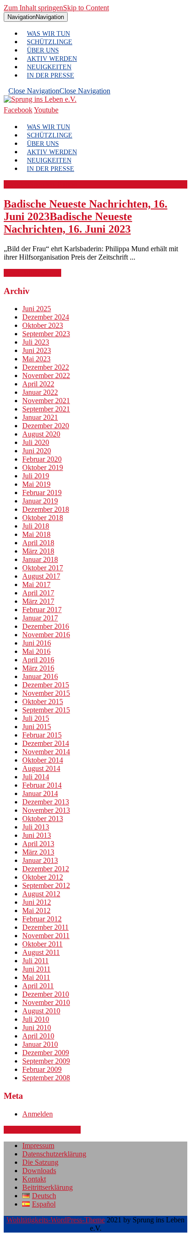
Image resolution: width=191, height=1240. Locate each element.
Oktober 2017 (42, 568)
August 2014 (41, 768)
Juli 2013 (35, 827)
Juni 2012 (36, 902)
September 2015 (46, 710)
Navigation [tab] (35, 16)
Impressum (38, 1145)
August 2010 (41, 1011)
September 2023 (46, 334)
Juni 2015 (36, 727)
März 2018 (38, 551)
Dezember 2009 (45, 1053)
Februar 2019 (42, 492)
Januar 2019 (40, 501)
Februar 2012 (42, 919)
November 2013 (46, 810)
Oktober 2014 (42, 760)
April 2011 (38, 986)
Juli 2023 (35, 342)
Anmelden (37, 1114)
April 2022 (38, 384)
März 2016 (38, 668)
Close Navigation (59, 91)
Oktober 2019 (42, 467)
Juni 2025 (36, 309)
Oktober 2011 (42, 944)
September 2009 (46, 1061)
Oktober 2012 (42, 877)
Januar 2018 (40, 559)
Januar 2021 (40, 417)
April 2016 (38, 660)
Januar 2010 (40, 1044)
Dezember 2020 (45, 426)
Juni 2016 (36, 643)
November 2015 (46, 693)
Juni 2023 (36, 350)
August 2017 (41, 576)
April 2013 (38, 844)
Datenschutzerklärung (54, 1154)
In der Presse (50, 75)
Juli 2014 (35, 777)
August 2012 (41, 894)
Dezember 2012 (45, 869)
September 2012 (46, 885)
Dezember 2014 (45, 743)
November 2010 (46, 1002)
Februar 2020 (42, 459)
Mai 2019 (36, 484)
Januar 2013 (40, 860)
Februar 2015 (42, 735)
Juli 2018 (35, 526)
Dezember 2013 (45, 802)
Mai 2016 (36, 651)
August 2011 (41, 952)
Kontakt (34, 1179)
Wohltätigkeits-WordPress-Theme (55, 1220)
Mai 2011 (36, 977)
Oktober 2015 (42, 701)
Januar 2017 (40, 618)
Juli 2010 (35, 1019)
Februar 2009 (42, 1069)
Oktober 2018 (42, 518)
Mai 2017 (36, 584)
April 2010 (38, 1036)
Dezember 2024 (45, 317)
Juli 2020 (35, 442)
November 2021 (46, 401)
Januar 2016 (40, 676)
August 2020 (41, 434)
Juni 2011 (36, 969)
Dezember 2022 (45, 367)
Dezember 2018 (45, 509)
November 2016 (46, 635)
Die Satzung (40, 1162)
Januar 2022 (40, 392)
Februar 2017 (42, 609)
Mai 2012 (36, 910)
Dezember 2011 (45, 927)
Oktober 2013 (42, 818)
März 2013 (38, 852)
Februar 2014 (42, 785)
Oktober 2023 (42, 325)
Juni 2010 (36, 1027)
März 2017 (38, 601)
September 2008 (46, 1078)
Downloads (39, 1171)
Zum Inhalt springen (56, 8)
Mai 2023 (36, 359)
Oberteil (42, 1130)
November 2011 (46, 936)
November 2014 (46, 752)
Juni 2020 (36, 451)
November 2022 (46, 375)
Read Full (32, 273)
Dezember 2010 (45, 994)
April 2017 (38, 593)
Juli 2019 (35, 476)
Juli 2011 (35, 961)
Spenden (40, 184)
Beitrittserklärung (47, 1187)
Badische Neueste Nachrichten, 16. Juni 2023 (85, 216)
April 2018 (38, 543)
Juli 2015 (35, 718)
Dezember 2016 (45, 626)
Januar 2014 (40, 793)
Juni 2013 (36, 835)
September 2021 (46, 409)
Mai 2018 (36, 534)
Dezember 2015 (45, 685)
